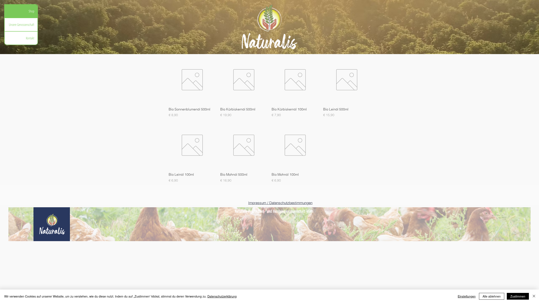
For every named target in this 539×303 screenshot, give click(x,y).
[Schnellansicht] (192, 80)
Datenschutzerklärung (222, 296)
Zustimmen (517, 296)
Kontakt (30, 38)
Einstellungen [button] (467, 296)
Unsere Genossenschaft (21, 24)
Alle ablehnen (492, 296)
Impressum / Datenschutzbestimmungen (280, 203)
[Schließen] (533, 296)
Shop (31, 11)
